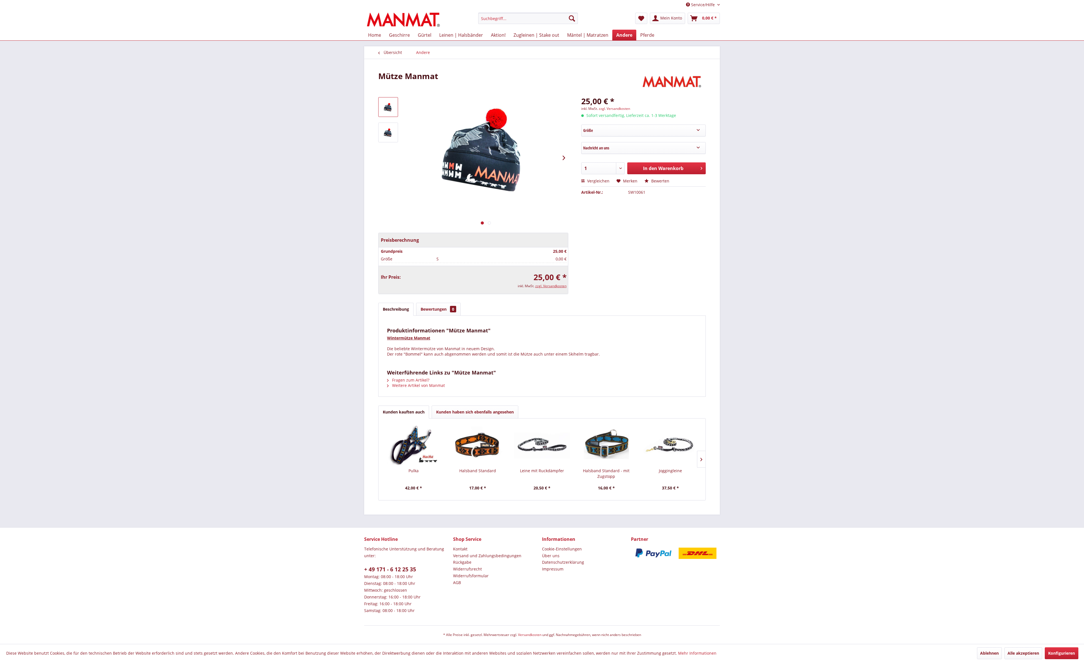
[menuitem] (528, 18)
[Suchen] (572, 18)
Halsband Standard (477, 470)
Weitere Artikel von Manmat (418, 385)
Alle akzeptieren (1023, 653)
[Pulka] (414, 445)
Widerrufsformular (471, 575)
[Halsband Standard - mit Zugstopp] (606, 445)
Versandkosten (529, 634)
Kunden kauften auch (404, 412)
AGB (457, 582)
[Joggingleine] (670, 445)
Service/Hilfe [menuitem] (703, 4)
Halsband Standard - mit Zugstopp (606, 473)
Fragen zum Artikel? (410, 380)
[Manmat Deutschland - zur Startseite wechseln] (403, 20)
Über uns (551, 555)
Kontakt (460, 549)
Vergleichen (597, 181)
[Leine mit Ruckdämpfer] (542, 445)
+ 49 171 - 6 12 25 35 (390, 569)
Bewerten (659, 181)
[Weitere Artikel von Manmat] (673, 82)
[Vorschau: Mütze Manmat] (388, 107)
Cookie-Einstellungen (562, 549)
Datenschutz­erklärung (563, 562)
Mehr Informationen (697, 653)
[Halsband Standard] (478, 445)
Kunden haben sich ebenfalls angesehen (475, 412)
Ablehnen (989, 653)
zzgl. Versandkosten (551, 286)
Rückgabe (462, 562)
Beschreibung (396, 309)
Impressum (552, 569)
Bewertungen (437, 309)
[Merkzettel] (641, 18)
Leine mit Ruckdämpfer (542, 470)
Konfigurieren (1061, 653)
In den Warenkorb (663, 168)
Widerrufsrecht (467, 569)
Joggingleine (670, 470)
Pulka (413, 470)
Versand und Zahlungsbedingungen (487, 555)
